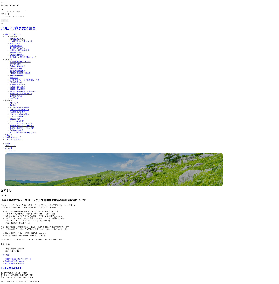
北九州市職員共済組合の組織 (21, 41)
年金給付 (8, 135)
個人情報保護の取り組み (14, 264)
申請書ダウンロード (13, 137)
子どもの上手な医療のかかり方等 (23, 133)
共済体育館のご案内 (17, 112)
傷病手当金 (14, 78)
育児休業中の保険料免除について (23, 57)
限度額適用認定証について (20, 62)
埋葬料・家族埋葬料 (17, 89)
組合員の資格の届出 (17, 48)
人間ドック (14, 103)
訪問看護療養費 (16, 68)
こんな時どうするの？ (14, 139)
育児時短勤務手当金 (17, 84)
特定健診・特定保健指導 (19, 107)
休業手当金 (14, 98)
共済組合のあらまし (17, 39)
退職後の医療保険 (17, 55)
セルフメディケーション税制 (21, 123)
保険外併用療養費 (17, 75)
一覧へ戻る (5, 255)
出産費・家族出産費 (17, 87)
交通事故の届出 (16, 96)
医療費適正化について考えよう (22, 126)
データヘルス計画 (17, 121)
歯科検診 (13, 105)
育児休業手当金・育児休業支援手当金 (24, 80)
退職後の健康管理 (17, 130)
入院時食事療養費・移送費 (20, 73)
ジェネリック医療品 (17, 116)
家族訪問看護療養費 (17, 71)
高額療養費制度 (16, 64)
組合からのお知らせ (13, 34)
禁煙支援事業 (15, 119)
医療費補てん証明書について (21, 94)
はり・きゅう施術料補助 (19, 114)
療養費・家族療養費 (17, 66)
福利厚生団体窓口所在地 (14, 261)
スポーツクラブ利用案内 (19, 110)
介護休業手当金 (16, 82)
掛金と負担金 (15, 43)
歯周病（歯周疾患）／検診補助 (22, 128)
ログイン (4, 20)
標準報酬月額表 (16, 46)
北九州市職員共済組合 (18, 28)
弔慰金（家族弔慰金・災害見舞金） (23, 91)
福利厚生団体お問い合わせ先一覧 (18, 259)
